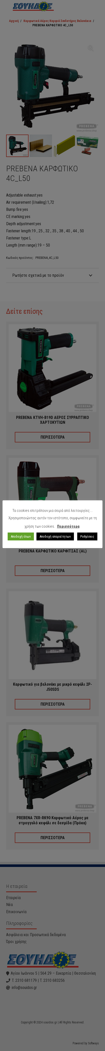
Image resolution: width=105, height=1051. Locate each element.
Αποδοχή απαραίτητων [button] (55, 536)
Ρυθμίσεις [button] (87, 536)
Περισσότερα (68, 526)
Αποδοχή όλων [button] (21, 536)
